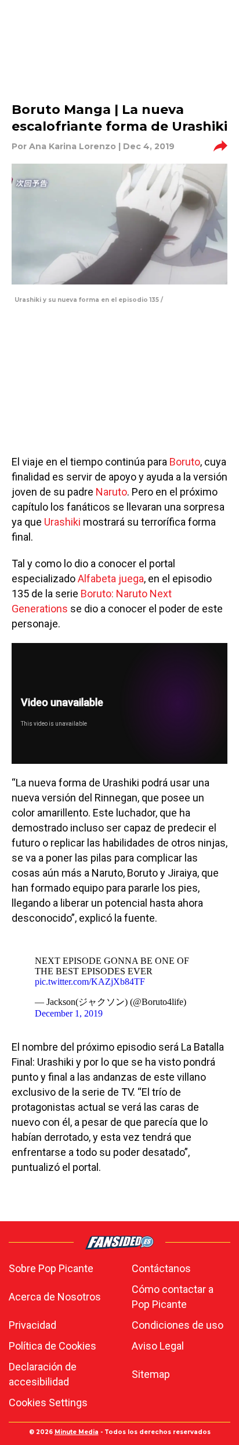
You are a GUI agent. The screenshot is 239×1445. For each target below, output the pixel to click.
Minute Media (77, 1432)
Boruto (184, 462)
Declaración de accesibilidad (43, 1374)
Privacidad (32, 1325)
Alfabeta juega (111, 578)
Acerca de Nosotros (55, 1297)
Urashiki (62, 522)
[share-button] (220, 146)
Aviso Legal (158, 1346)
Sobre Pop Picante (51, 1268)
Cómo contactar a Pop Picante (172, 1296)
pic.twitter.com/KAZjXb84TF (90, 981)
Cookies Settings (48, 1402)
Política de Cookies (52, 1346)
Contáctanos (161, 1268)
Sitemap (151, 1374)
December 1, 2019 (69, 1013)
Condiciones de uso (177, 1325)
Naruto (111, 492)
